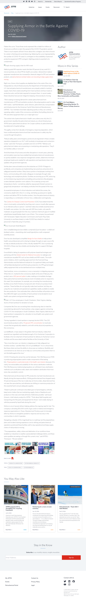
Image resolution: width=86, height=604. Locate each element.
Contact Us (34, 578)
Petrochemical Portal (11, 585)
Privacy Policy (35, 582)
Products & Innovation (15, 463)
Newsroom (56, 7)
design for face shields (35, 238)
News (25, 529)
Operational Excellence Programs (72, 1)
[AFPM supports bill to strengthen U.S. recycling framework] (16, 494)
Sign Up (71, 557)
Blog (12, 13)
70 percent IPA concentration (32, 323)
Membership (48, 1)
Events (47, 7)
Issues (40, 7)
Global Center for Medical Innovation (28, 255)
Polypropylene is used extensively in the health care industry (26, 362)
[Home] (10, 7)
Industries (31, 7)
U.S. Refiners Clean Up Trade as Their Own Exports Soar (72, 82)
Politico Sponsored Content (19, 36)
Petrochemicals (28, 467)
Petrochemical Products (32, 463)
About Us (40, 1)
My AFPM (78, 7)
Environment (38, 486)
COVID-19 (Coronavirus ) (15, 467)
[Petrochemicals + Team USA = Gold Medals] (70, 494)
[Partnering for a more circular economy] (43, 494)
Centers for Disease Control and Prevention (21, 202)
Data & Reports (58, 1)
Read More (8, 529)
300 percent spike (19, 276)
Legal (33, 585)
